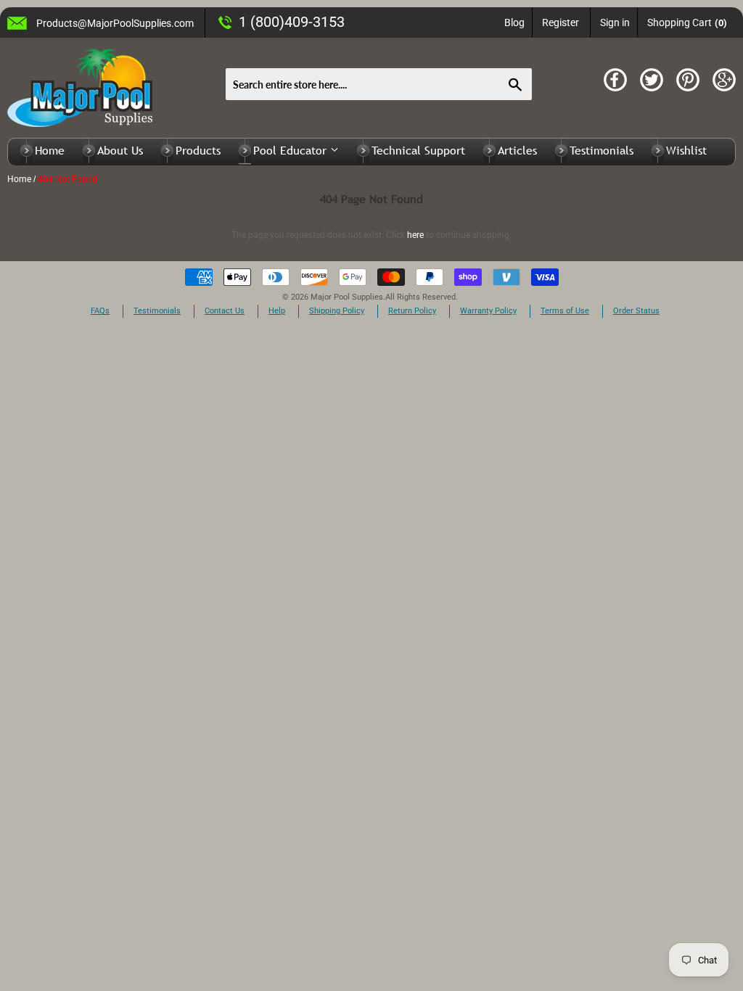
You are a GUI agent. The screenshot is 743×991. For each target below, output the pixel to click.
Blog (514, 22)
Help (276, 311)
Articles (517, 150)
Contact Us (225, 311)
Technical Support (418, 150)
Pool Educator (291, 150)
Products (198, 150)
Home (50, 150)
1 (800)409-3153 (292, 21)
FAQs (100, 311)
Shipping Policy (336, 311)
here (415, 235)
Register (560, 22)
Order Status (636, 311)
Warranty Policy (488, 311)
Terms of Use (565, 311)
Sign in (615, 22)
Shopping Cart (687, 22)
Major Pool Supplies (347, 297)
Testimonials (601, 150)
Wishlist (686, 150)
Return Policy (412, 311)
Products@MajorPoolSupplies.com (115, 23)
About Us (120, 150)
